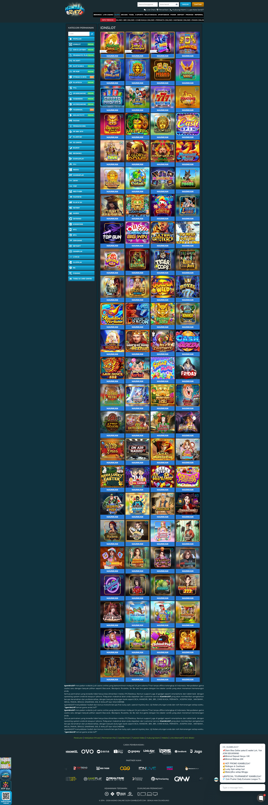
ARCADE (124, 15)
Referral (199, 15)
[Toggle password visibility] (177, 4)
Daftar (198, 4)
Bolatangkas (151, 15)
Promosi (189, 15)
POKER (173, 15)
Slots (117, 15)
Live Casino (108, 15)
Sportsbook (163, 15)
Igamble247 (69, 686)
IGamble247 (165, 696)
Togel (131, 15)
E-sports (139, 15)
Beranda (98, 15)
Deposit (180, 15)
